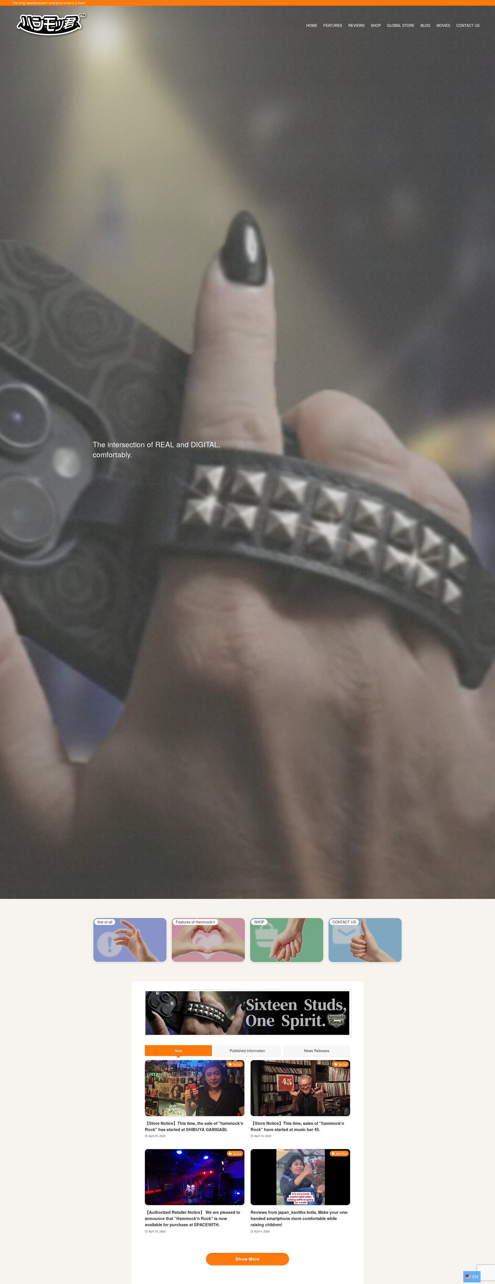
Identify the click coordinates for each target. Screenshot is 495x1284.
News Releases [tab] (316, 1050)
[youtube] (472, 3)
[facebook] (439, 3)
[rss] (479, 3)
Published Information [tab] (247, 1050)
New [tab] (178, 1050)
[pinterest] (466, 3)
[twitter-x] (445, 3)
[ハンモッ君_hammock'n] (51, 25)
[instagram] (452, 3)
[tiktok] (459, 3)
